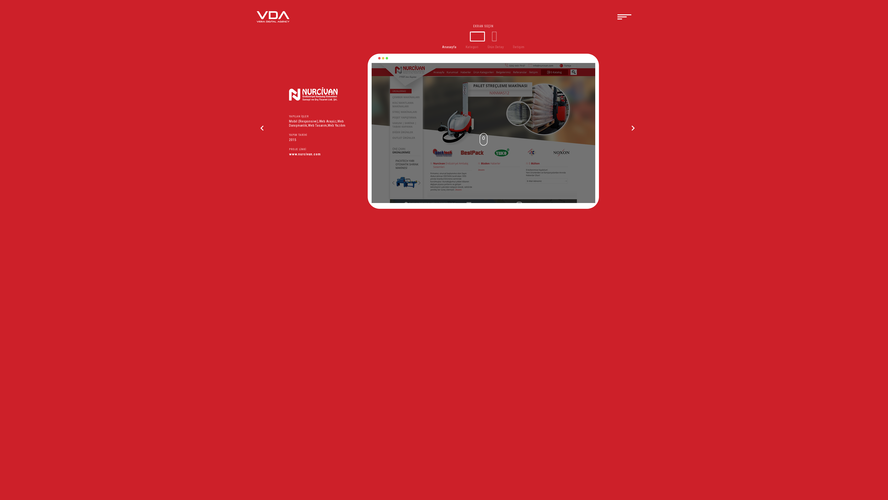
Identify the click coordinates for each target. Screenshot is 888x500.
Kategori (472, 47)
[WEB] (477, 36)
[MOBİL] (494, 36)
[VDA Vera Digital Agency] (273, 16)
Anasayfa (449, 47)
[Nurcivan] (328, 94)
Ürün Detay (496, 47)
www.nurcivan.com (305, 154)
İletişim (518, 47)
